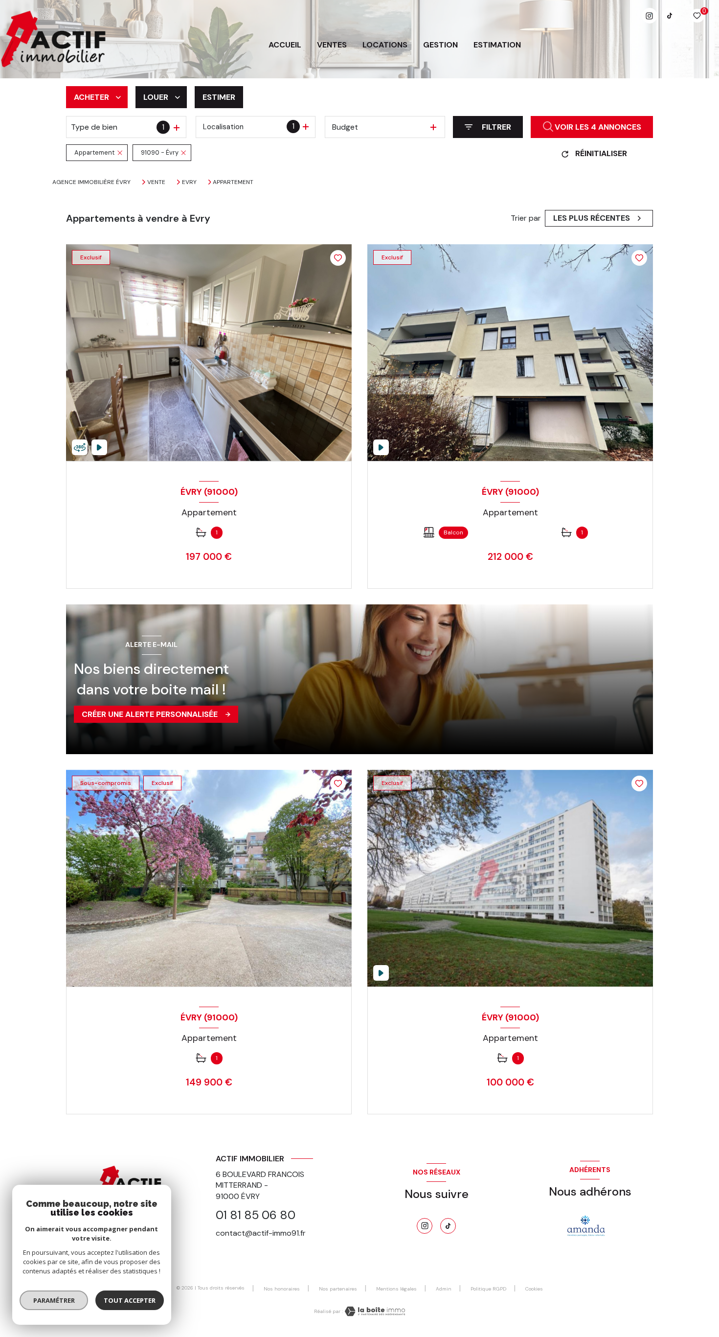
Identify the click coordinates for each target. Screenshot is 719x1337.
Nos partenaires (338, 1289)
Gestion (440, 45)
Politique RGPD (488, 1289)
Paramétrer (54, 1300)
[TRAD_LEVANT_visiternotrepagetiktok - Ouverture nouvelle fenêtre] (669, 15)
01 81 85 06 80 (255, 1214)
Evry (189, 182)
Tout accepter (130, 1300)
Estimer (218, 97)
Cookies (534, 1289)
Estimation (497, 45)
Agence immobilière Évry (91, 182)
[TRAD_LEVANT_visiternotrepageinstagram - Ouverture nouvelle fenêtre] (649, 15)
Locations (384, 45)
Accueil (285, 45)
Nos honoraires (282, 1289)
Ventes (332, 45)
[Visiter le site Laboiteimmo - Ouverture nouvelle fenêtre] (374, 1311)
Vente (156, 182)
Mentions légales (396, 1289)
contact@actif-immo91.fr (261, 1233)
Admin (443, 1289)
